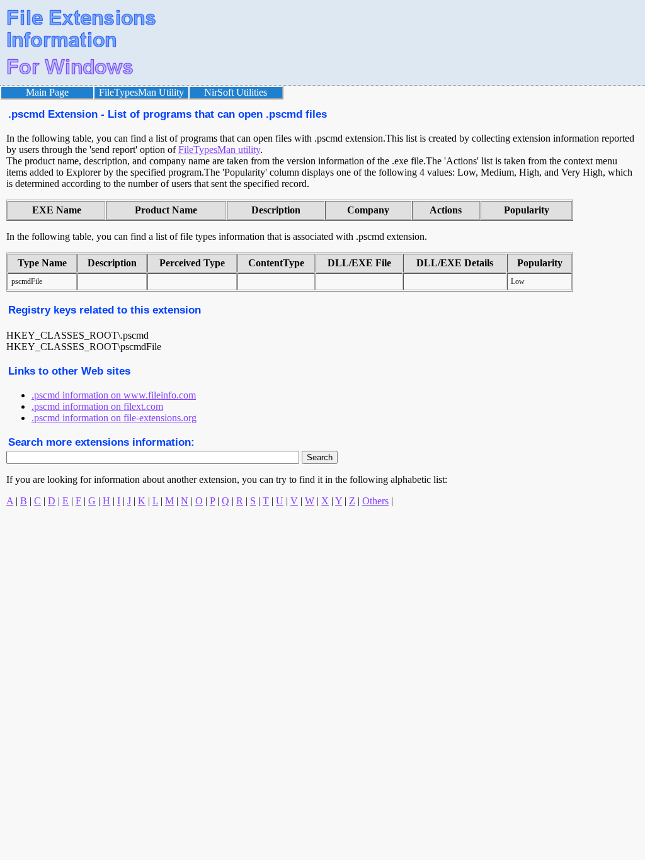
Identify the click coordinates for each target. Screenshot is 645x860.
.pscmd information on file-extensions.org (114, 417)
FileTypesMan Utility (141, 92)
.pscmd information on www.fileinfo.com (113, 395)
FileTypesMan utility (219, 149)
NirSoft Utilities (235, 92)
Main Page (47, 92)
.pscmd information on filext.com (97, 406)
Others (375, 500)
